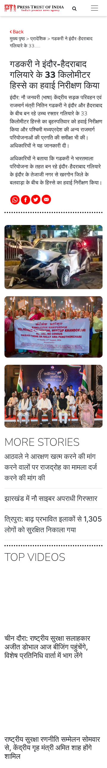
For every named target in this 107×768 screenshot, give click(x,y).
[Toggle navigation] (94, 8)
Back (18, 32)
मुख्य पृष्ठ (17, 38)
